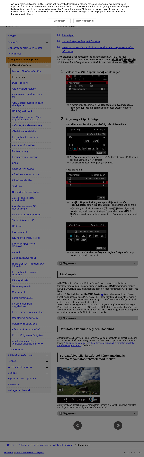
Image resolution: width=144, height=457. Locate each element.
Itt (49, 6)
